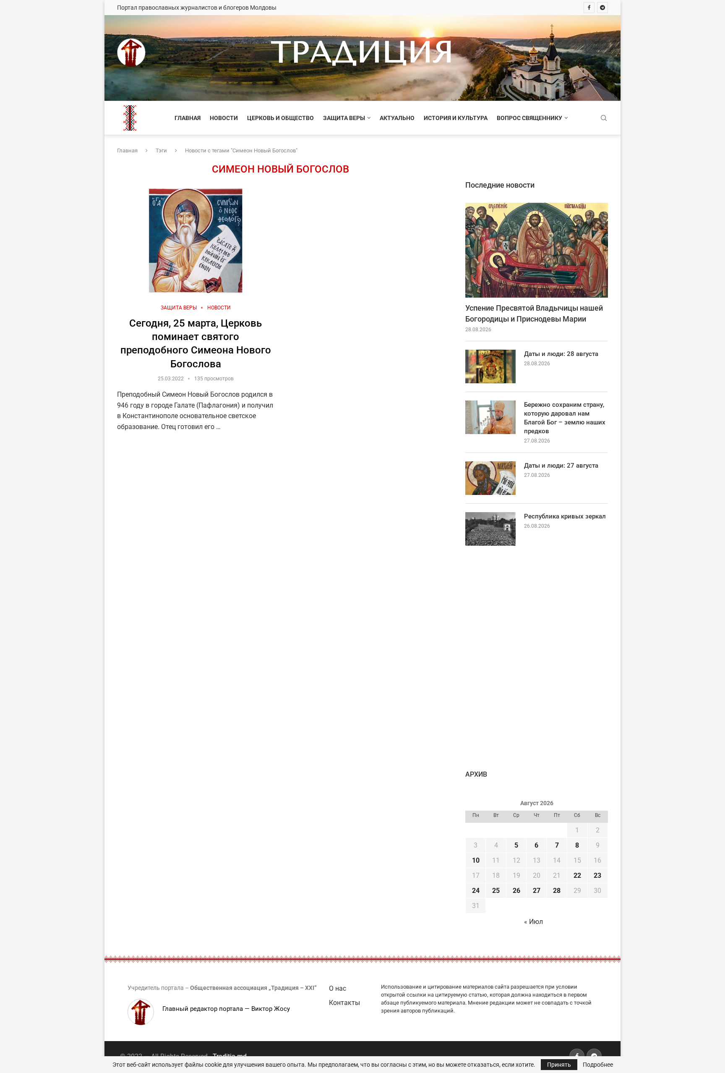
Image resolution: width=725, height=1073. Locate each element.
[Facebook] (589, 7)
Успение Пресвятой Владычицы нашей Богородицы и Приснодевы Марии (534, 313)
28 (557, 891)
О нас (337, 988)
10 (476, 860)
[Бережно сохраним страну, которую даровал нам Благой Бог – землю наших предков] (490, 417)
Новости (224, 118)
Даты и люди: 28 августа (561, 354)
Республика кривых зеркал (565, 516)
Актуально (397, 118)
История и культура (456, 118)
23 (597, 875)
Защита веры (344, 118)
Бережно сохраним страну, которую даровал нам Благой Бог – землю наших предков (564, 418)
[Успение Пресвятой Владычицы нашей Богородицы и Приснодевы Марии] (536, 250)
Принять (559, 1064)
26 (516, 891)
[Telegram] (602, 7)
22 (577, 875)
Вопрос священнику (529, 118)
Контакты (344, 1003)
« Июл (533, 922)
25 (496, 891)
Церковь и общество (280, 118)
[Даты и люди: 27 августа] (490, 478)
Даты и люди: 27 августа (561, 465)
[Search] (604, 118)
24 (476, 891)
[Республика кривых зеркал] (490, 529)
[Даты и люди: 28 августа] (490, 366)
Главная (188, 118)
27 (536, 891)
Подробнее (598, 1065)
